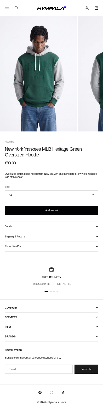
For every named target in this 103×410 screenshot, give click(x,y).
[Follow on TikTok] (63, 392)
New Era (9, 141)
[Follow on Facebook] (40, 392)
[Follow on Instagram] (51, 392)
